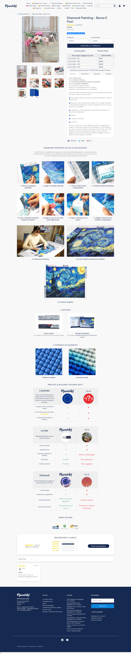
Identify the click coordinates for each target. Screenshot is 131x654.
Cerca (44, 603)
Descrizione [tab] (72, 73)
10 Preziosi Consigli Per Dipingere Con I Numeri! (74, 611)
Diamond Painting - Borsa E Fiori (41, 14)
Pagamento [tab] (97, 73)
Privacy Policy (47, 609)
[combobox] (106, 6)
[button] (71, 25)
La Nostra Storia (48, 599)
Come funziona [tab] (85, 73)
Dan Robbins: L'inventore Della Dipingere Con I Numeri (76, 618)
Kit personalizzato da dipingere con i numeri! (74, 603)
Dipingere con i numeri (98, 616)
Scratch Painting (96, 620)
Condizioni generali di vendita (52, 607)
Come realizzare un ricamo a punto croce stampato (76, 622)
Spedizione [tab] (108, 73)
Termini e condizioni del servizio (52, 611)
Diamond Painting (96, 618)
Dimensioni (70, 37)
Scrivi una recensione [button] (98, 546)
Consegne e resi (48, 601)
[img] (22, 566)
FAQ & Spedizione (48, 605)
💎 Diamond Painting (23, 14)
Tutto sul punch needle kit (75, 628)
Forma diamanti (95, 37)
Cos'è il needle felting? (74, 631)
